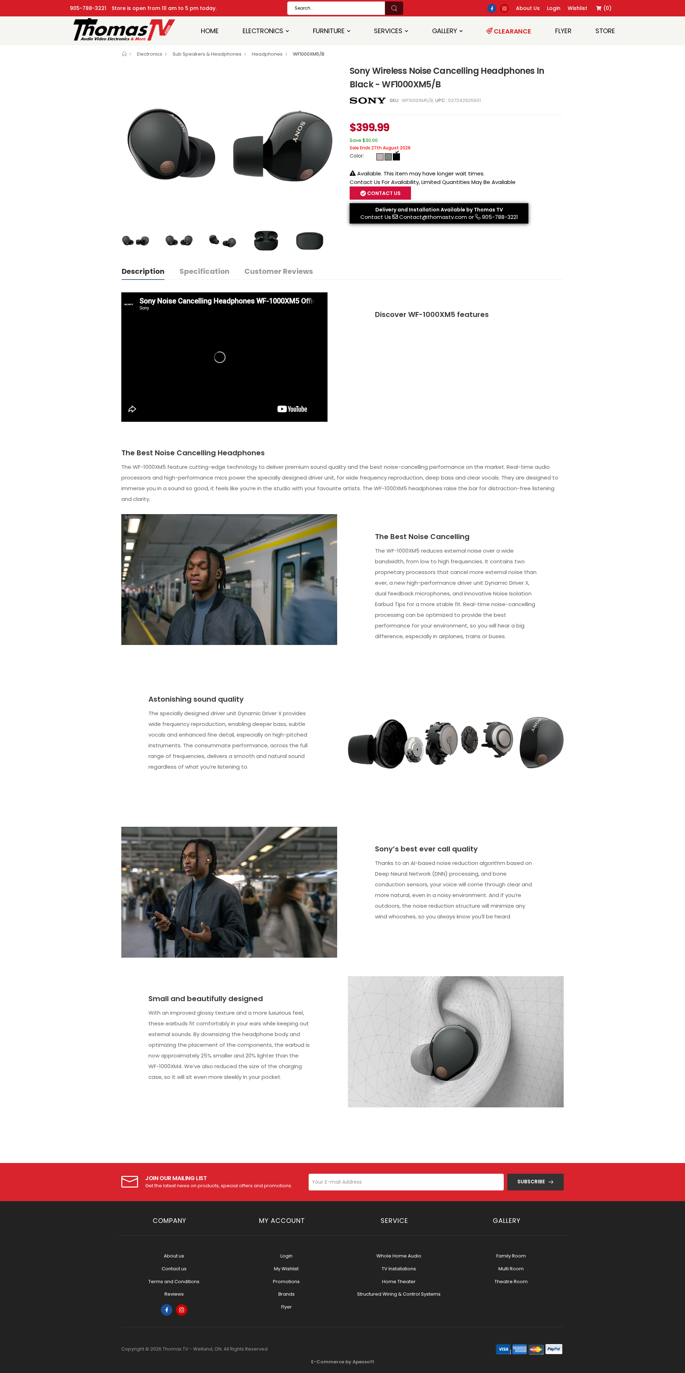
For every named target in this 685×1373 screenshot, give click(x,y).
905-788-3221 (88, 8)
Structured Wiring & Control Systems (399, 1294)
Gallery (444, 30)
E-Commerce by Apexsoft (342, 1361)
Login (286, 1255)
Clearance (512, 31)
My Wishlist (286, 1268)
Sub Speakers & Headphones (207, 54)
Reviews (174, 1294)
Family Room (511, 1255)
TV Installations (399, 1268)
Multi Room (511, 1268)
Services (388, 30)
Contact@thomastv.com (433, 217)
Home (209, 30)
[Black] (396, 156)
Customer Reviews (278, 271)
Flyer (563, 30)
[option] (230, 145)
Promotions (286, 1281)
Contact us (174, 1268)
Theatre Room (511, 1281)
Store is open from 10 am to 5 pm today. (164, 8)
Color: (357, 155)
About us (174, 1255)
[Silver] (388, 156)
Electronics (263, 30)
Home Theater (399, 1281)
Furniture (329, 30)
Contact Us (375, 217)
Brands (286, 1294)
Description (143, 271)
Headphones (267, 54)
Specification (204, 271)
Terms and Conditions (173, 1281)
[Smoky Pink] (380, 156)
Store (605, 30)
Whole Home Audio (398, 1255)
